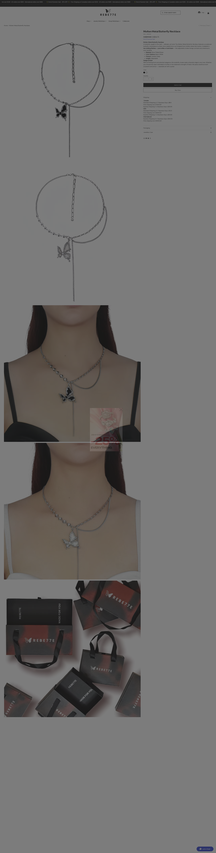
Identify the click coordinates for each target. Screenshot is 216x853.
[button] (121, 409)
